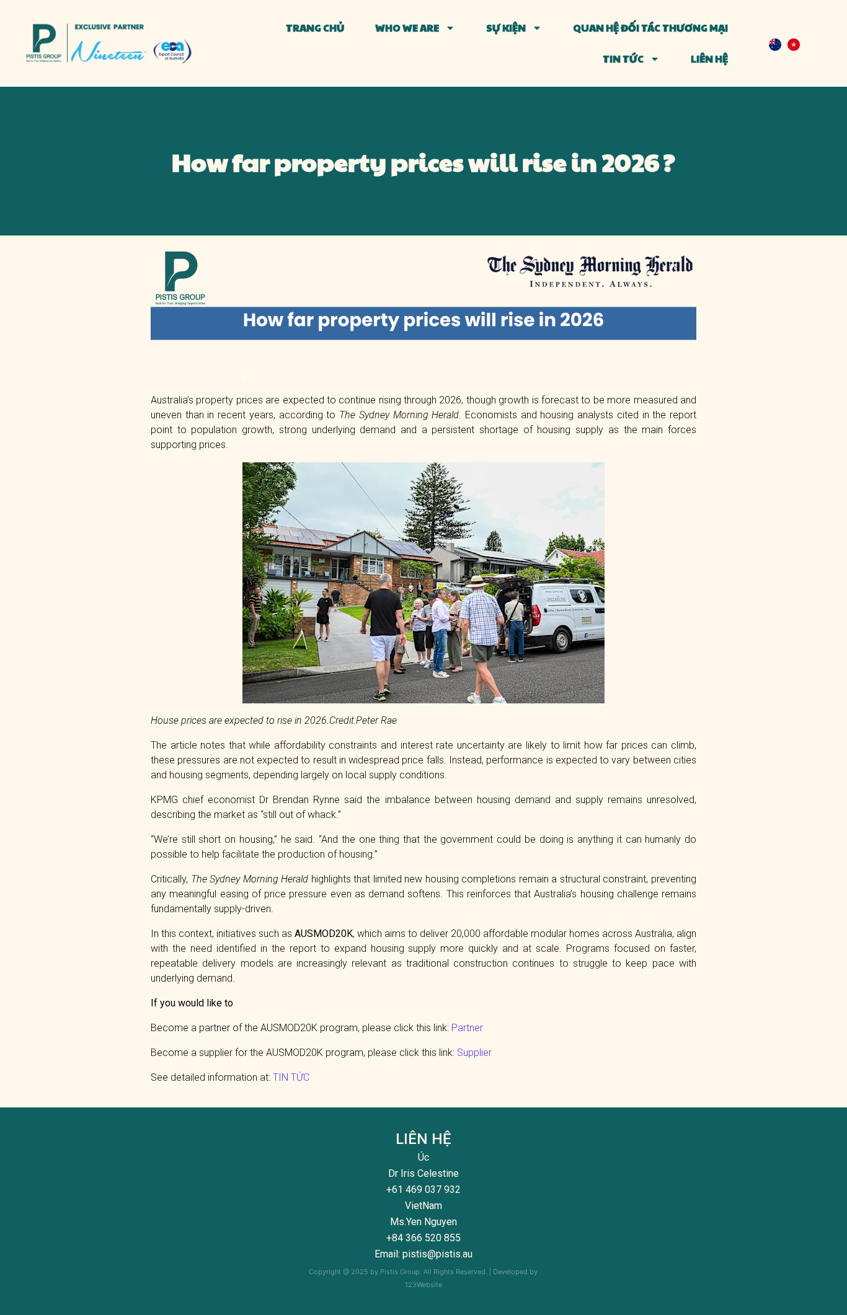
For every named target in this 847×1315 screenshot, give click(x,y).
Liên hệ (709, 58)
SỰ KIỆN (506, 27)
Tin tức (623, 58)
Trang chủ (315, 27)
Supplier (474, 1052)
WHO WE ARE (407, 27)
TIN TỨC (291, 1077)
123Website (423, 1284)
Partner (467, 1028)
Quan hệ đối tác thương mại (650, 27)
